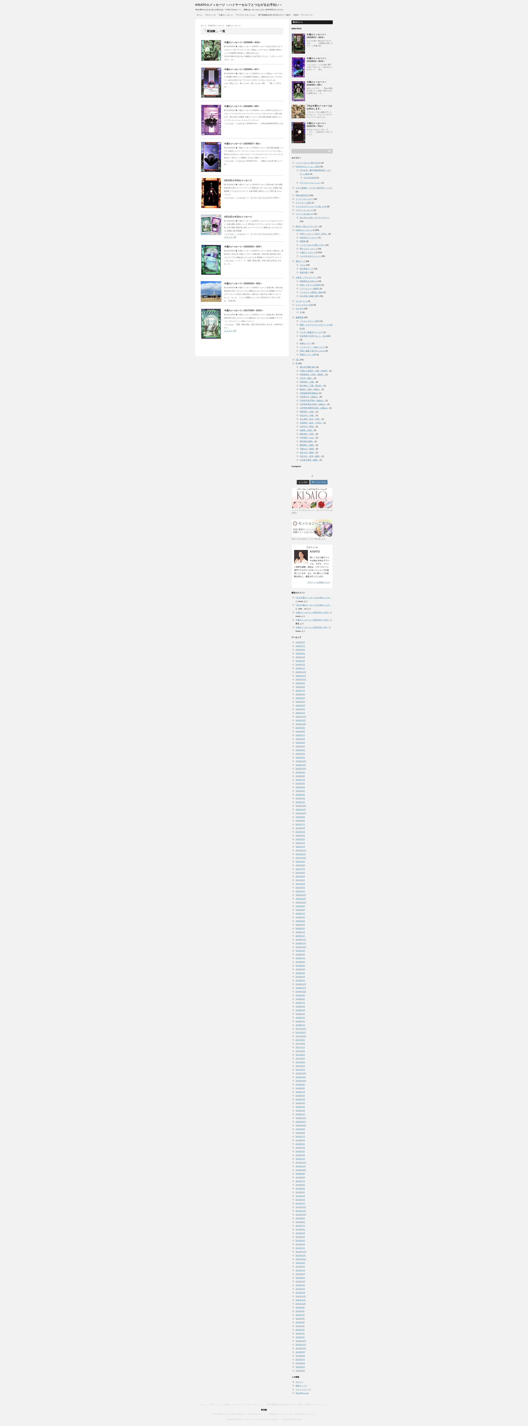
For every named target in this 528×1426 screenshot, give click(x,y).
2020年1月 (300, 936)
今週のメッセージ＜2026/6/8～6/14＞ (242, 42)
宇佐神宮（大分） (307, 438)
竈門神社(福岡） (307, 441)
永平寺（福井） (306, 378)
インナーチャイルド (304, 199)
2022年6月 (300, 828)
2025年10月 (301, 679)
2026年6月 (300, 650)
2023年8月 (300, 776)
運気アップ (300, 261)
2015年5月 (300, 1144)
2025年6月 (300, 694)
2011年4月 (300, 1326)
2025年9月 (300, 683)
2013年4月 (300, 1237)
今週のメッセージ (226, 15)
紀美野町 (233, 53)
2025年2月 (300, 709)
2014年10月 (301, 1170)
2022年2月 (300, 843)
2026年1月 (300, 668)
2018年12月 (301, 984)
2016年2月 (300, 1110)
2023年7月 (300, 780)
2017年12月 (301, 1029)
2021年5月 (300, 876)
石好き (269, 251)
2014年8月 (300, 1177)
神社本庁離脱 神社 (308, 367)
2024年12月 (301, 717)
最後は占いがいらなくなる (262, 188)
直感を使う (246, 294)
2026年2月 (300, 665)
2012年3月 (300, 1285)
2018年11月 (301, 988)
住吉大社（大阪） (307, 415)
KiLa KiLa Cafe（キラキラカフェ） (315, 217)
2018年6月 (300, 1006)
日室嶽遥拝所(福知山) (309, 393)
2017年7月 (300, 1047)
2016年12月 (301, 1073)
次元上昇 (235, 254)
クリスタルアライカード (239, 191)
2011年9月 (300, 1307)
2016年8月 (300, 1088)
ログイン (299, 1382)
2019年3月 (300, 973)
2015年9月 (300, 1129)
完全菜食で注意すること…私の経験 (315, 336)
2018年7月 (300, 1003)
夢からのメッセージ (308, 249)
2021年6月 (300, 873)
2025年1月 (300, 713)
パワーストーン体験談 (309, 289)
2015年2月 (300, 1155)
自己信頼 (262, 117)
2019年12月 (301, 940)
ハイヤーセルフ (263, 50)
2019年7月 (300, 958)
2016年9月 (300, 1084)
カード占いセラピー (266, 114)
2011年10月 (301, 1304)
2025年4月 (300, 702)
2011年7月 (300, 1315)
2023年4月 (300, 791)
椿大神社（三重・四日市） (311, 386)
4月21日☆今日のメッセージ (238, 217)
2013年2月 (300, 1244)
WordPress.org (302, 1393)
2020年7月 (300, 913)
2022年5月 (300, 832)
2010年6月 (300, 1363)
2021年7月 (300, 869)
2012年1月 (300, 1293)
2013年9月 (300, 1218)
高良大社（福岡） (307, 452)
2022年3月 (300, 839)
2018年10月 (301, 992)
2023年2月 (300, 798)
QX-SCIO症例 (310, 178)
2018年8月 (300, 999)
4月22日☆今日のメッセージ (238, 180)
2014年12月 (301, 1162)
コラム (303, 265)
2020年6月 (300, 917)
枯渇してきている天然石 (310, 285)
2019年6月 (300, 962)
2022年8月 (300, 821)
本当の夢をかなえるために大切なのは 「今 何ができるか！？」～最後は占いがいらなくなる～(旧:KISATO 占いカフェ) (264, 1414)
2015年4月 (300, 1148)
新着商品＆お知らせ (308, 281)
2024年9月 (300, 728)
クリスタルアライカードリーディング (244, 114)
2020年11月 (301, 899)
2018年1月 (300, 1025)
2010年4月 (300, 1371)
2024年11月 (301, 720)
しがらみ (249, 158)
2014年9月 (300, 1174)
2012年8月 (300, 1267)
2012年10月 (301, 1259)
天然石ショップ (238, 77)
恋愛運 (241, 117)
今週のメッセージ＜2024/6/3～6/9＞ (242, 106)
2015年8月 (300, 1133)
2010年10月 (301, 1348)
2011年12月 (301, 1296)
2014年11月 (301, 1166)
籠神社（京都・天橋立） (310, 389)
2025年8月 (300, 687)
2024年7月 (300, 735)
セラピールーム (271, 224)
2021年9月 (300, 861)
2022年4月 (300, 835)
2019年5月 (300, 966)
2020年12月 (301, 895)
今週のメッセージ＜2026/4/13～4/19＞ (312, 612)
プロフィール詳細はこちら (318, 582)
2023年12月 (301, 761)
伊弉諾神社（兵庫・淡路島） (312, 374)
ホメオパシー (301, 301)
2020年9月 (300, 906)
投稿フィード (301, 1386)
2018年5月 (300, 1010)
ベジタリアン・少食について (312, 347)
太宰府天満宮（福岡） (309, 460)
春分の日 (263, 294)
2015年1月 (300, 1159)
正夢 (276, 114)
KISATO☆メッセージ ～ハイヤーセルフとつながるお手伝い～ (238, 4)
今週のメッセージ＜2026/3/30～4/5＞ (312, 627)
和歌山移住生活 (302, 195)
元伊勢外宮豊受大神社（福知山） (314, 408)
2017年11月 (301, 1032)
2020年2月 (300, 932)
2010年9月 (300, 1352)
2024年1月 (300, 757)
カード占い (278, 151)
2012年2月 (300, 1289)
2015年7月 (300, 1136)
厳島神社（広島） (307, 434)
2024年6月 (300, 739)
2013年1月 (300, 1248)
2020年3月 (300, 928)
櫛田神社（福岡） (307, 445)
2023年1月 (300, 802)
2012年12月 (301, 1252)
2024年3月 (300, 750)
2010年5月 (300, 1367)
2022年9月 (300, 817)
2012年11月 (301, 1255)
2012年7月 (300, 1270)
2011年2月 (300, 1333)
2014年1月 (300, 1203)
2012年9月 (300, 1263)
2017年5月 (300, 1055)
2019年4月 (300, 969)
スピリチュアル (230, 257)
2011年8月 (300, 1311)
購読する (299, 22)
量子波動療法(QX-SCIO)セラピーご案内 (274, 15)
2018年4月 (300, 1014)
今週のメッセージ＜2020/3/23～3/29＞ (243, 246)
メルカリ (269, 80)
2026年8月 (300, 642)
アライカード (242, 50)
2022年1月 (300, 847)
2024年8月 (300, 731)
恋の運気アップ (306, 269)
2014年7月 (300, 1181)
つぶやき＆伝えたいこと (310, 256)
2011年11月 (301, 1300)
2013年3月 (300, 1241)
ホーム (199, 15)
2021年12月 (301, 850)
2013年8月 (300, 1222)
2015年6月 (300, 1140)
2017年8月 (300, 1044)
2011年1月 (300, 1337)
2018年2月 (300, 1021)
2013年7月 (300, 1226)
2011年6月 (300, 1319)
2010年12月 (301, 1341)
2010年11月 (301, 1345)
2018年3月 (300, 1018)
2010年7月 (300, 1359)
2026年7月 (300, 646)
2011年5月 (300, 1322)
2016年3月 (300, 1107)
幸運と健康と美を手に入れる (312, 351)
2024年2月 (300, 754)
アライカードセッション (245, 15)
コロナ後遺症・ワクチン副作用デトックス (314, 188)
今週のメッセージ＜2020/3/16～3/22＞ (243, 283)
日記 (297, 360)
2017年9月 (300, 1040)
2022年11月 (301, 809)
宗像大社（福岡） (307, 449)
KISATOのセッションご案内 (308, 166)
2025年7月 (300, 691)
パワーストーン (234, 321)
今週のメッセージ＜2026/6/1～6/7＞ (242, 69)
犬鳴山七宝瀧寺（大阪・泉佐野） (314, 371)
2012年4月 (300, 1281)
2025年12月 (301, 672)
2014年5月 (300, 1188)
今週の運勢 (253, 191)
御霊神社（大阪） (307, 412)
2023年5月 (300, 787)
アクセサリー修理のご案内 (311, 292)
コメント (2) (230, 237)
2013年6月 (300, 1229)
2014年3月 (300, 1196)
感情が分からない (253, 53)
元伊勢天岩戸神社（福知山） (312, 400)
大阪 (280, 188)
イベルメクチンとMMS (310, 321)
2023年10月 (301, 769)
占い (249, 50)
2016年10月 (301, 1081)
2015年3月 (300, 1151)
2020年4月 (300, 925)
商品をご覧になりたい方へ (307, 226)
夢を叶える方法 (272, 110)
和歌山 (253, 50)
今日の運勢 (278, 185)
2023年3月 (300, 795)
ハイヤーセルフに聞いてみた (312, 245)
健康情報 (299, 317)
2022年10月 (301, 813)
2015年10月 (301, 1125)
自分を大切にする (273, 46)
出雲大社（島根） (307, 426)
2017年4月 (300, 1058)
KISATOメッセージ (259, 46)
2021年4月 (300, 880)
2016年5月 (300, 1099)
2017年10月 (301, 1036)
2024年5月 (300, 743)
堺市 (272, 191)
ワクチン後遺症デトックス (311, 332)
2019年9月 (300, 951)
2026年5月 (300, 653)
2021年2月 (300, 887)
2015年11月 (301, 1122)
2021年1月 (300, 891)
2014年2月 (300, 1200)
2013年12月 (301, 1207)
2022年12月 (301, 806)
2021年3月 (300, 884)
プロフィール (210, 15)
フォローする (320, 482)
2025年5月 (300, 698)
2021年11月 (301, 854)
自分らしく (236, 158)
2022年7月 (300, 824)
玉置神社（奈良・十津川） (311, 423)
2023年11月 (301, 765)
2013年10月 (301, 1214)
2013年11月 (301, 1211)
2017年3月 (300, 1062)
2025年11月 (301, 676)
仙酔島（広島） (306, 430)
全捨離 (275, 188)
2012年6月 (300, 1274)
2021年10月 (301, 858)
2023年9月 (300, 772)
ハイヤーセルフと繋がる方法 (308, 163)
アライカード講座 (303, 203)
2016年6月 (300, 1096)
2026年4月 (300, 657)
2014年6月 (300, 1185)
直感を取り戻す (230, 188)
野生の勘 (270, 185)
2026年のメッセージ (309, 237)
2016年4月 (300, 1103)
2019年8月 (300, 954)
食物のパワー (305, 343)
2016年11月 (301, 1077)
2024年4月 (300, 746)
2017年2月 (300, 1066)
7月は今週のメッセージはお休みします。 (313, 597)
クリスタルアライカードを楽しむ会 (311, 206)
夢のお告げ (234, 117)
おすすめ (299, 308)
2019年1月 (300, 980)
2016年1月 (300, 1114)
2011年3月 (300, 1330)
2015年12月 (301, 1118)
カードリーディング (251, 120)
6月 (234, 50)
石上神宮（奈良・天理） (310, 419)
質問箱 (303, 241)
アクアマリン (260, 224)
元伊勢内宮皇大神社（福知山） (313, 404)
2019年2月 (300, 977)
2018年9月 (300, 995)
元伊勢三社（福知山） (309, 397)
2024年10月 (301, 724)
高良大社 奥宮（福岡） (310, 456)
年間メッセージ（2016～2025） (314, 234)
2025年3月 (300, 705)
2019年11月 (301, 943)
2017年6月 (300, 1051)
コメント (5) (230, 331)
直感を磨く (257, 254)
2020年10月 (301, 902)
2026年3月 (300, 661)
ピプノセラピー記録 (304, 305)
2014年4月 (300, 1192)
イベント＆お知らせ (304, 214)
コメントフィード (303, 1389)
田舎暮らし (241, 53)
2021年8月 (300, 865)
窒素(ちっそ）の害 (308, 354)
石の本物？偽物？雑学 (309, 296)
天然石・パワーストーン (303, 15)
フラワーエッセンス (304, 210)
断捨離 (272, 50)
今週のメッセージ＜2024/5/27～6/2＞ (242, 143)
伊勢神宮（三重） (307, 382)
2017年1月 (300, 1070)
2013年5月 (300, 1233)
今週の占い (277, 251)
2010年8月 (300, 1356)
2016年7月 (300, 1092)
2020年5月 (300, 921)
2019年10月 (301, 947)
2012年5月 (300, 1278)
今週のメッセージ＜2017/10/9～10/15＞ (244, 310)
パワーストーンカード (235, 120)
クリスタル (260, 80)
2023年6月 (300, 783)
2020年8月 (300, 910)
